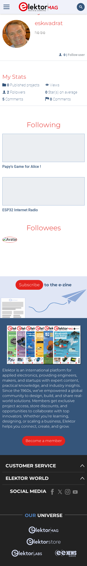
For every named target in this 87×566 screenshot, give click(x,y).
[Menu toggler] (6, 7)
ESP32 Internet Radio (20, 210)
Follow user (76, 55)
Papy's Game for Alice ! (21, 166)
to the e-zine (45, 284)
